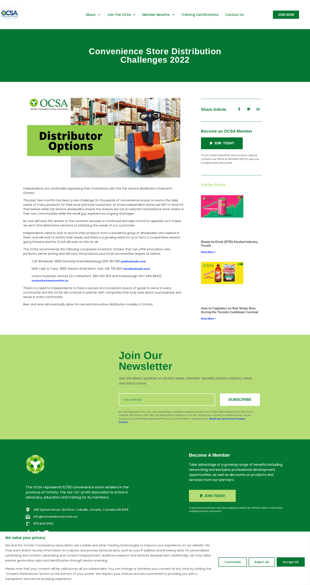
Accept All (291, 562)
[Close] (305, 535)
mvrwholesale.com (136, 268)
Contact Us (234, 14)
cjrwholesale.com (133, 261)
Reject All (262, 562)
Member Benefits (156, 14)
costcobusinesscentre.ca (50, 280)
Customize (233, 562)
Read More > (208, 252)
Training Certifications (200, 14)
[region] (155, 558)
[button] (222, 143)
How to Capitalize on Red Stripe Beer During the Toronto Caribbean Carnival (229, 310)
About (91, 14)
